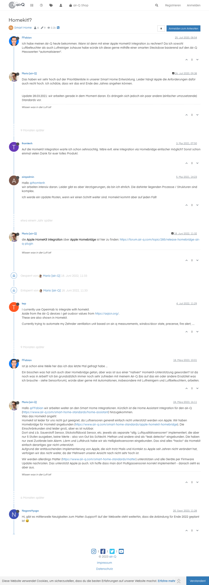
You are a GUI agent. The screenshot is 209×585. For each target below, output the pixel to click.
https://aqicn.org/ (107, 313)
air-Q (112, 556)
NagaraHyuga (30, 510)
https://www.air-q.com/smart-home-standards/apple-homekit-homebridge (126, 424)
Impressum (104, 562)
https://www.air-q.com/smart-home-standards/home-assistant (65, 412)
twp (24, 303)
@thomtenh (37, 183)
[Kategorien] (32, 5)
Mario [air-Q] (29, 73)
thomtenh (27, 143)
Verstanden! (198, 581)
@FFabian (36, 408)
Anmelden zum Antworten (183, 28)
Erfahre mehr (166, 581)
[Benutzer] (61, 5)
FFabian (27, 37)
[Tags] (51, 5)
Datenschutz (104, 569)
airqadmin (28, 176)
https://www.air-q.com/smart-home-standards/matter (99, 459)
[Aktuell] (42, 5)
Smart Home (23, 27)
